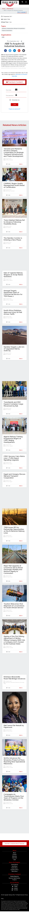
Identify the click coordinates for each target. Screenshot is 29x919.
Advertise (14, 856)
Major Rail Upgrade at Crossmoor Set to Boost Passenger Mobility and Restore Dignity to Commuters (13, 569)
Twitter (15, 886)
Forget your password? (14, 109)
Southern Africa (14, 869)
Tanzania (11, 159)
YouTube (15, 890)
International (10, 8)
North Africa (7, 463)
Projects (14, 879)
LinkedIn (15, 888)
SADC (6, 227)
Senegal (11, 300)
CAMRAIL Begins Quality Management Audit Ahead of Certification (14, 185)
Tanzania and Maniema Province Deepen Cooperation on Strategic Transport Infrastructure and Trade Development (14, 152)
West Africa (7, 300)
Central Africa (7, 190)
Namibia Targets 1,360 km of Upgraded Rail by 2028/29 (14, 349)
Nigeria (11, 445)
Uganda (10, 280)
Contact (15, 854)
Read (20, 164)
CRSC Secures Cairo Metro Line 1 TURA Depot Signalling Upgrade (14, 458)
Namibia (9, 227)
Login (14, 859)
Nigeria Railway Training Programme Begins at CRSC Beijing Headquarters (13, 439)
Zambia (8, 243)
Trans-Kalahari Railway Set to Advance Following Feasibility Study (14, 222)
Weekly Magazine (14, 876)
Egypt (11, 463)
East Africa (7, 159)
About (14, 852)
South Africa (9, 317)
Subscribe (14, 858)
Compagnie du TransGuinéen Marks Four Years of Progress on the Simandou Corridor (14, 797)
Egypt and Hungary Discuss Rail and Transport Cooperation (14, 476)
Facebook (15, 884)
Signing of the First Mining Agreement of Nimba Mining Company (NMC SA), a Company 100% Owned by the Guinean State (14, 640)
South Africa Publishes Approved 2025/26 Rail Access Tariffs (13, 312)
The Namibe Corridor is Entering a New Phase (13, 239)
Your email (8, 90)
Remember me (15, 100)
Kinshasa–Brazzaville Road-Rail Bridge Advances (14, 678)
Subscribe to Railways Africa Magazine (14, 843)
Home (3, 8)
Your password (9, 95)
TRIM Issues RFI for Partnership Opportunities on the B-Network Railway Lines (14, 530)
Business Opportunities (14, 878)
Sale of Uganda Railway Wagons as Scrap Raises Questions (13, 275)
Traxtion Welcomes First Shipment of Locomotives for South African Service (14, 606)
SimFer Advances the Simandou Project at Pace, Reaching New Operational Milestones (14, 761)
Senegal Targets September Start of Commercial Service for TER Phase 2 (13, 293)
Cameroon (12, 190)
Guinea (11, 647)
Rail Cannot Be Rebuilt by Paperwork (14, 726)
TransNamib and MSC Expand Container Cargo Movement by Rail (13, 404)
